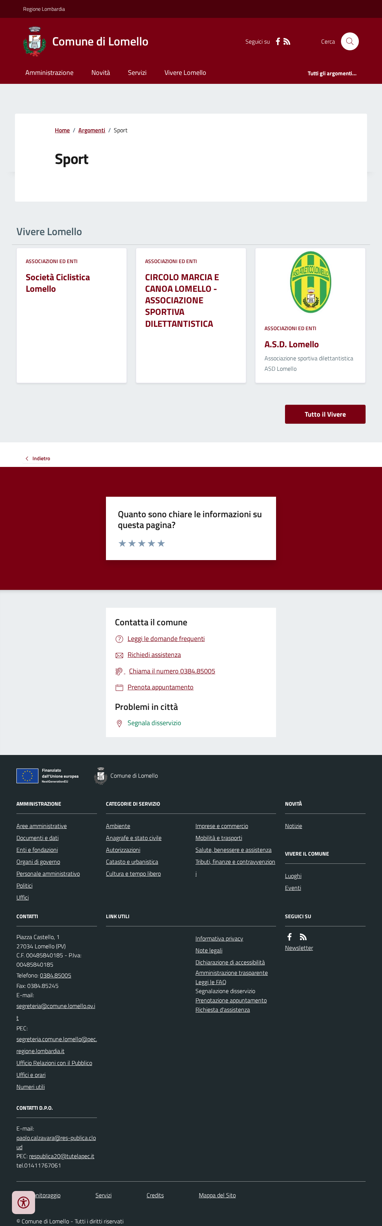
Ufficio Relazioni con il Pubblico (54, 1062)
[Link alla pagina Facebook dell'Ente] (289, 937)
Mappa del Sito (217, 1195)
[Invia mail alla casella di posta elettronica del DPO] (56, 1142)
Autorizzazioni (123, 849)
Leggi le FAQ (210, 981)
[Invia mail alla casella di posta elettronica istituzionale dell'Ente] (56, 1012)
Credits (155, 1195)
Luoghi (293, 875)
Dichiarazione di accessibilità (230, 962)
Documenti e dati (37, 837)
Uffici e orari (31, 1074)
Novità (100, 72)
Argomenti (91, 130)
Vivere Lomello (185, 72)
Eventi (293, 887)
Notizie (293, 825)
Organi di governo (38, 861)
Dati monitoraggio (38, 1195)
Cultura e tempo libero (133, 873)
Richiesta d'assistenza (222, 1009)
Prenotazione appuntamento (231, 1000)
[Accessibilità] (23, 1202)
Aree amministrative (41, 825)
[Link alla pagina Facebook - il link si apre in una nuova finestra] (277, 41)
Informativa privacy (219, 938)
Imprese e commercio (221, 825)
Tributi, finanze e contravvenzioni (235, 867)
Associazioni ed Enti (52, 261)
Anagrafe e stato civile (134, 837)
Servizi (137, 72)
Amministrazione (49, 72)
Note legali (208, 950)
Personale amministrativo (48, 873)
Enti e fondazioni (37, 849)
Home (62, 130)
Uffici (22, 897)
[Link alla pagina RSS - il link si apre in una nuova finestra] (286, 41)
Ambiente (118, 825)
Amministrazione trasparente (231, 972)
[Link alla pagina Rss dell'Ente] (303, 937)
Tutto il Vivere (325, 414)
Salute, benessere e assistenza (233, 849)
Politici (24, 885)
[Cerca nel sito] (347, 41)
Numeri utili (30, 1086)
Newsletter (299, 947)
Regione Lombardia (44, 9)
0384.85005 (55, 975)
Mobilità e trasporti (218, 837)
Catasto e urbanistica (132, 861)
